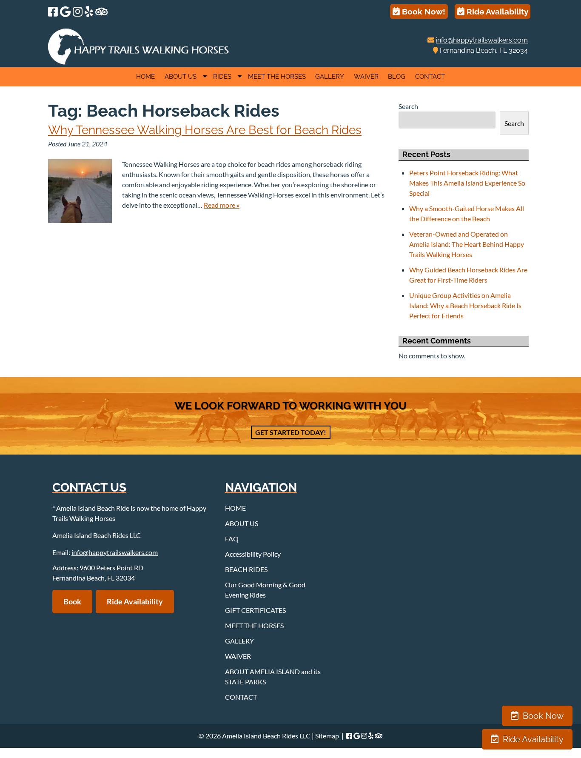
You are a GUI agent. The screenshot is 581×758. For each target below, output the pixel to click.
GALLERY (329, 76)
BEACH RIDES (246, 569)
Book (72, 601)
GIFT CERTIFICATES (255, 610)
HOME (145, 76)
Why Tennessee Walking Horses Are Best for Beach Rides (205, 130)
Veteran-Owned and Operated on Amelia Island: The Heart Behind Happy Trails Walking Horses (466, 244)
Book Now (542, 716)
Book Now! (422, 11)
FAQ (232, 539)
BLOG (396, 76)
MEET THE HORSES (277, 76)
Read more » (221, 205)
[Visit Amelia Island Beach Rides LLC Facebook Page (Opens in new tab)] (53, 11)
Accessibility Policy (253, 554)
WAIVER (366, 76)
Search (408, 106)
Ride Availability (496, 11)
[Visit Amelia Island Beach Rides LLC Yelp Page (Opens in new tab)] (89, 11)
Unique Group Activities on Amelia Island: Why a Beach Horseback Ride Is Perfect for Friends (465, 305)
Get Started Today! (290, 432)
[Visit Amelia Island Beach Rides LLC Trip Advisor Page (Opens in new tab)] (101, 11)
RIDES (222, 76)
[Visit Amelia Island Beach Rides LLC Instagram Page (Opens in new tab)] (78, 11)
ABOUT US (181, 76)
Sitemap (327, 736)
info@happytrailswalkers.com (482, 40)
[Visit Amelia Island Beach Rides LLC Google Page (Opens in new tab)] (65, 11)
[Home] (139, 62)
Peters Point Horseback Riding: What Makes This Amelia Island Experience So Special (467, 183)
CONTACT (430, 76)
